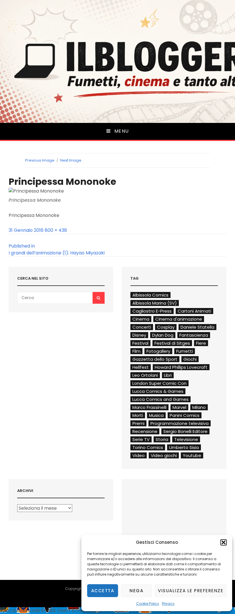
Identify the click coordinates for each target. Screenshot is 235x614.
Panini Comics (184, 415)
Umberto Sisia (184, 447)
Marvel (179, 407)
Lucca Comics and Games (160, 399)
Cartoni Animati (194, 311)
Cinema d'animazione (178, 319)
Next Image (70, 160)
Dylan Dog (162, 335)
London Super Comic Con (159, 383)
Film (136, 351)
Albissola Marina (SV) (154, 303)
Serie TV (141, 439)
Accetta (102, 591)
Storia (162, 439)
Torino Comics (147, 447)
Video (138, 455)
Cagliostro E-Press (152, 311)
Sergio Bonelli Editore (185, 431)
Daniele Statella (197, 327)
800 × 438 (56, 230)
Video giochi (164, 455)
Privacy (168, 603)
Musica (156, 415)
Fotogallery (158, 351)
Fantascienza (193, 335)
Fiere (201, 343)
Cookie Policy (147, 603)
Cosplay (166, 327)
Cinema (140, 319)
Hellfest (140, 367)
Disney (139, 335)
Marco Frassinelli (149, 407)
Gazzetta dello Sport (154, 359)
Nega (136, 591)
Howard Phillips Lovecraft (181, 367)
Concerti (141, 327)
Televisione (186, 439)
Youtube (192, 455)
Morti (137, 415)
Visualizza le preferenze (190, 591)
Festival (140, 343)
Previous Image (39, 160)
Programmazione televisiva (179, 423)
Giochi (190, 359)
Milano (199, 407)
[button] (223, 542)
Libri (168, 375)
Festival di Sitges (172, 343)
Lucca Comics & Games (157, 391)
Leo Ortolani (145, 375)
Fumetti (184, 351)
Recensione (144, 431)
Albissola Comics (150, 295)
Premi (138, 423)
